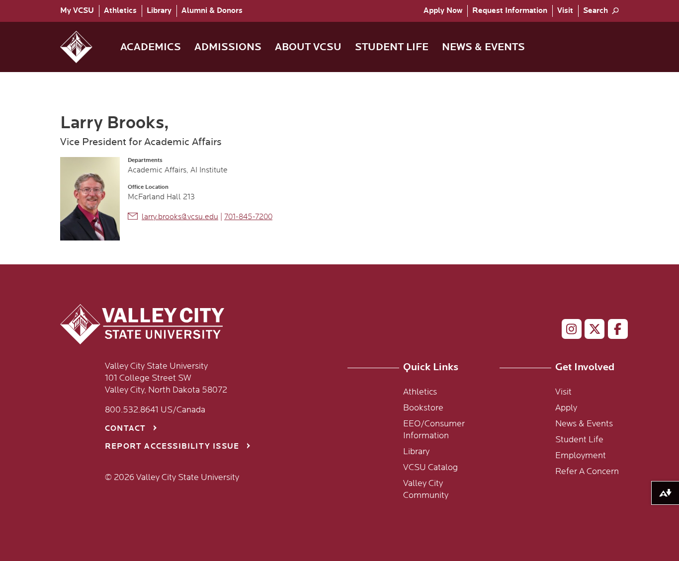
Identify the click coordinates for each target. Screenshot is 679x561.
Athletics (120, 10)
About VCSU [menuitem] (308, 47)
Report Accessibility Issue (172, 446)
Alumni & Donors (212, 10)
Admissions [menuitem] (227, 47)
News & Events (584, 424)
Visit (565, 10)
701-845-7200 (248, 216)
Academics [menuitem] (150, 47)
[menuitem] (79, 11)
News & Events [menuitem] (483, 47)
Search (595, 10)
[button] (84, 47)
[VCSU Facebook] (613, 331)
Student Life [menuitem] (391, 47)
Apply (443, 10)
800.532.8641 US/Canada (155, 410)
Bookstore (423, 408)
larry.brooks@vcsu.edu (180, 216)
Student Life (579, 440)
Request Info (509, 10)
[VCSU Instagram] (567, 331)
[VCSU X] (590, 331)
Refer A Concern (587, 472)
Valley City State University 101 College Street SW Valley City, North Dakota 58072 (166, 378)
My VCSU (77, 10)
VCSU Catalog (430, 468)
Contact (125, 428)
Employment (580, 456)
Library (159, 10)
